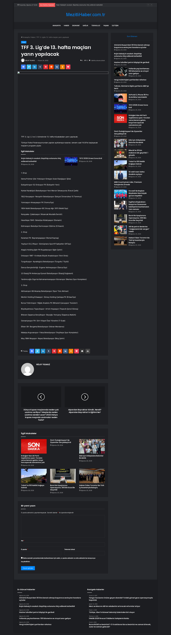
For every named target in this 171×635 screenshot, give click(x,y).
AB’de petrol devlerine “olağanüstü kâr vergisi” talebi (139, 229)
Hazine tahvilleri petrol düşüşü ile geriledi (131, 62)
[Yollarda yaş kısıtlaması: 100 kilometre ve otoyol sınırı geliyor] (120, 71)
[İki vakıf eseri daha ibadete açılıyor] (120, 175)
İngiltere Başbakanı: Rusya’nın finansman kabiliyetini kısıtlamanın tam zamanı (139, 205)
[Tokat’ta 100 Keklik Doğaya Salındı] (34, 476)
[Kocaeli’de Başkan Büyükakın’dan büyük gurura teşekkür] (120, 194)
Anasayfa (57, 25)
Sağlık (85, 25)
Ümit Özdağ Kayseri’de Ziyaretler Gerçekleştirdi (60, 441)
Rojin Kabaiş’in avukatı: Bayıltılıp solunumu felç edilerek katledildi (128, 55)
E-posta (24, 549)
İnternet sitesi (70, 549)
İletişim (115, 25)
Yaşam (106, 25)
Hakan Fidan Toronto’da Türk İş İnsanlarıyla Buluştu (91, 486)
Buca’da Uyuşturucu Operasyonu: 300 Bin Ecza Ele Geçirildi (62, 487)
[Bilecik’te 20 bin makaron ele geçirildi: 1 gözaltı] (120, 153)
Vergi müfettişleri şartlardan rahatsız (130, 80)
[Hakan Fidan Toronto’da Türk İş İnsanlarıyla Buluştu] (92, 476)
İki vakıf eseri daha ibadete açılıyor (136, 173)
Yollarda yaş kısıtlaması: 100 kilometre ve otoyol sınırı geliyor (139, 71)
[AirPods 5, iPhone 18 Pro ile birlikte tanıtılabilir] (120, 98)
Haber (66, 25)
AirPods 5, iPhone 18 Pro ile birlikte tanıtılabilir (139, 96)
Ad (22, 541)
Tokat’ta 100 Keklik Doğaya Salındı (32, 486)
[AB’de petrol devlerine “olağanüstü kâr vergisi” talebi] (120, 229)
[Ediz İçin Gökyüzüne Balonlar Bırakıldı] (92, 446)
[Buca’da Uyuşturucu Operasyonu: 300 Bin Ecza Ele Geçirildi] (63, 476)
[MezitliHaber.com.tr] (85, 14)
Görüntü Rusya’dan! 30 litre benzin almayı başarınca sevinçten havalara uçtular (132, 46)
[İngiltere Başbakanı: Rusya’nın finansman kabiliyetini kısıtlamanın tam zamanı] (120, 205)
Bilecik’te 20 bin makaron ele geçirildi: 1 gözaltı (138, 152)
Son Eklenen (132, 36)
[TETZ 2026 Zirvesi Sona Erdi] (71, 161)
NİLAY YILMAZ (30, 60)
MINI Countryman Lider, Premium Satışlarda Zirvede (128, 183)
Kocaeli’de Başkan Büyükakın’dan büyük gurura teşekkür (138, 193)
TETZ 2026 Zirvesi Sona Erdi (90, 158)
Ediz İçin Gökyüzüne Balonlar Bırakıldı (91, 457)
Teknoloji (95, 25)
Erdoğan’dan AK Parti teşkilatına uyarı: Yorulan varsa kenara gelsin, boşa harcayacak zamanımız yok (33, 459)
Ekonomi (75, 25)
